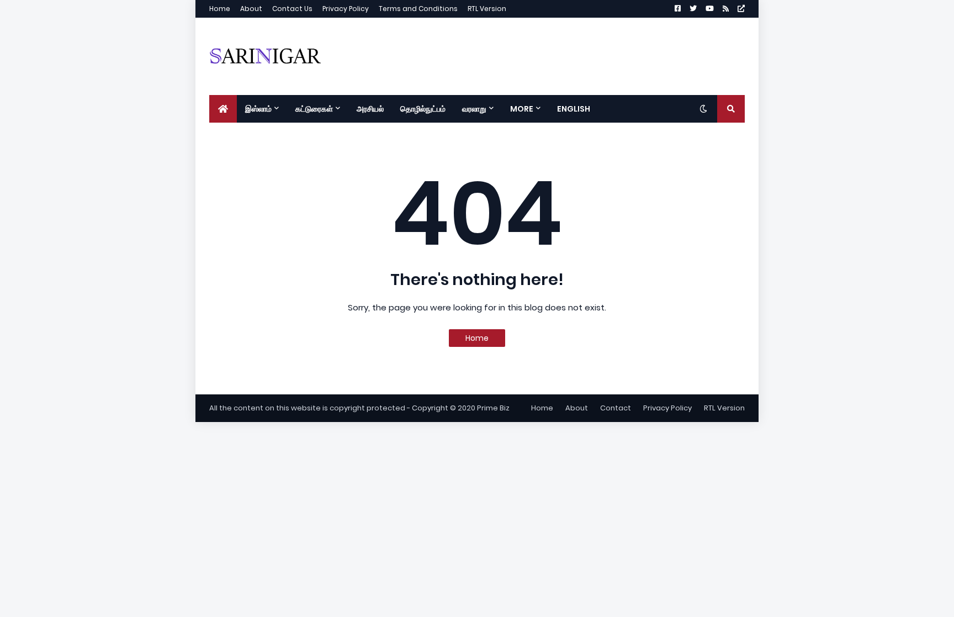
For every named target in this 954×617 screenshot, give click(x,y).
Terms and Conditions (418, 8)
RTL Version (487, 8)
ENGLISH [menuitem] (573, 108)
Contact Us (292, 8)
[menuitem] (223, 109)
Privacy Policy (345, 8)
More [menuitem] (521, 108)
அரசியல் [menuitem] (370, 108)
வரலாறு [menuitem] (474, 108)
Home (219, 8)
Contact (615, 408)
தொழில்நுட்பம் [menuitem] (423, 108)
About (251, 8)
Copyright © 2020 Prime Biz (461, 408)
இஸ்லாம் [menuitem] (258, 108)
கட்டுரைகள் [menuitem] (314, 108)
